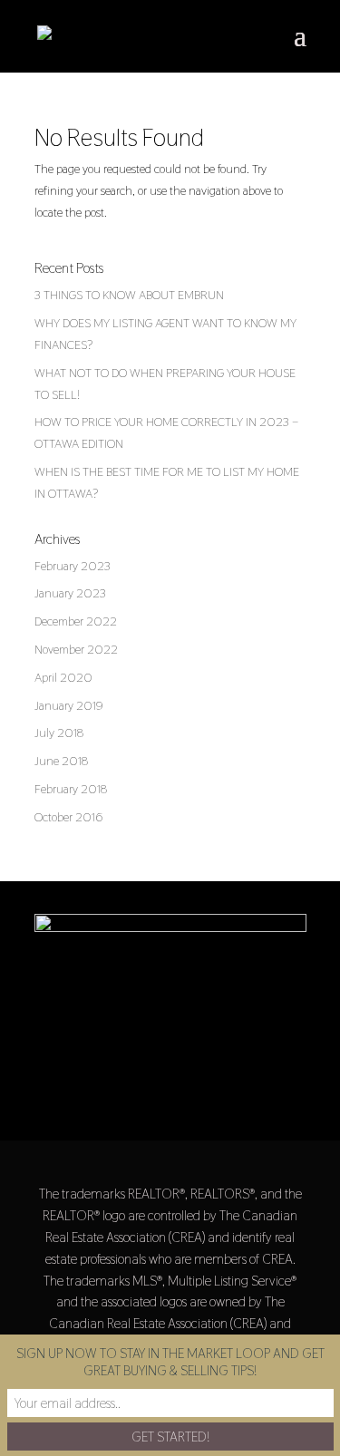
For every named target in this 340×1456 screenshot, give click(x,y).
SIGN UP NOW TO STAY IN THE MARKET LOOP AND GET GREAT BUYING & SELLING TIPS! (170, 1361)
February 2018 (70, 789)
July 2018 (58, 732)
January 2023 (70, 593)
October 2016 (68, 817)
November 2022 (76, 649)
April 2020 (63, 677)
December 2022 (75, 621)
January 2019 (68, 705)
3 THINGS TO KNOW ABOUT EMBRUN (129, 294)
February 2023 (72, 566)
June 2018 (61, 760)
